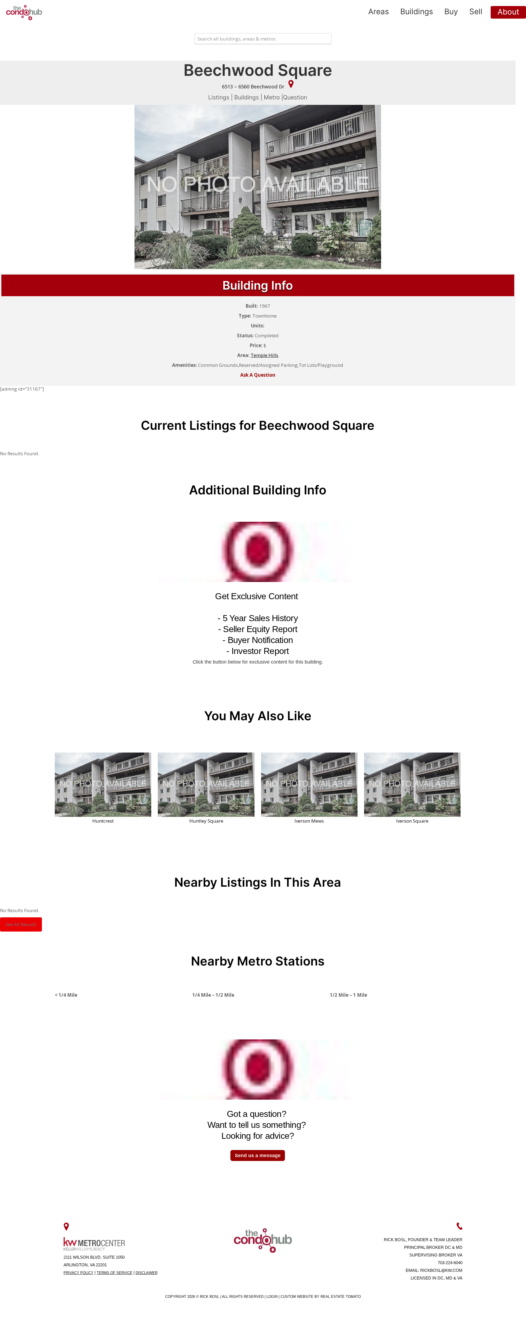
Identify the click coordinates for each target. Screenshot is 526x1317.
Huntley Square (206, 821)
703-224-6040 (450, 1262)
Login (273, 1297)
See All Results (20, 924)
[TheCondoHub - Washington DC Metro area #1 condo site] (24, 12)
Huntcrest (103, 821)
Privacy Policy (78, 1273)
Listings (218, 97)
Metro (272, 97)
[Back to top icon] (499, 1306)
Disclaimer (147, 1273)
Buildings (246, 97)
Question (295, 97)
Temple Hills (264, 355)
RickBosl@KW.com (441, 1270)
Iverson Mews (309, 821)
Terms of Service (114, 1273)
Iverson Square (412, 821)
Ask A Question (257, 375)
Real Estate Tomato (341, 1297)
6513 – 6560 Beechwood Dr (254, 86)
